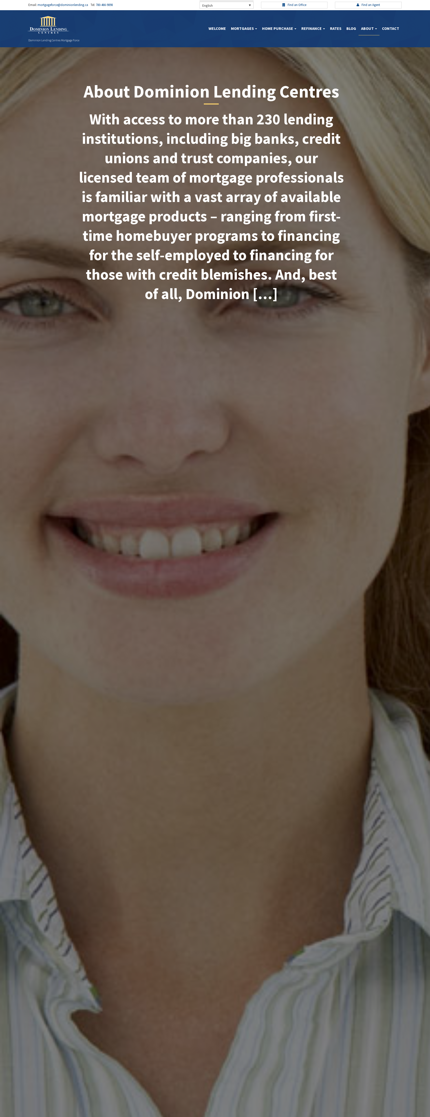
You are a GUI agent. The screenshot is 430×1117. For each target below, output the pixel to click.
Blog (351, 28)
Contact (390, 28)
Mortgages (243, 28)
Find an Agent (370, 5)
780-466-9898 (104, 5)
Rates (335, 28)
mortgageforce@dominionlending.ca (62, 5)
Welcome (217, 28)
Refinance (311, 28)
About (368, 28)
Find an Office (296, 5)
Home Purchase (278, 28)
